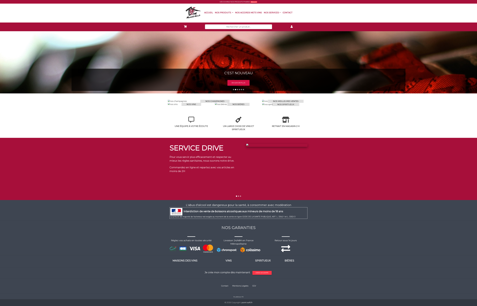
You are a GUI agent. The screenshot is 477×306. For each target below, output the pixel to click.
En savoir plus (238, 83)
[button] (36, 62)
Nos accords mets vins (249, 12)
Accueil (209, 12)
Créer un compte (262, 273)
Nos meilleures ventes (285, 101)
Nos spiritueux (285, 104)
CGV (254, 286)
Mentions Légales (240, 286)
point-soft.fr (246, 302)
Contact (288, 12)
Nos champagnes (214, 101)
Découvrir (254, 2)
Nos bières (238, 104)
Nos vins (191, 104)
